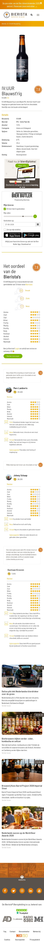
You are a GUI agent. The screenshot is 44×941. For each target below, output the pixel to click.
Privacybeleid (35, 939)
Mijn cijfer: (7, 213)
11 (7, 98)
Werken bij (36, 931)
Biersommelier (24, 931)
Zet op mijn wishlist (13, 229)
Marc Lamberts (20, 388)
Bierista (4, 24)
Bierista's (29, 284)
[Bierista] (13, 15)
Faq (5, 931)
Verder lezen (6, 706)
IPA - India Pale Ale (23, 122)
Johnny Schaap (20, 475)
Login (17, 348)
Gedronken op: (9, 221)
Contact (12, 931)
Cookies (7, 939)
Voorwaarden (20, 939)
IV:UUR (18, 118)
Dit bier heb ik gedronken (16, 209)
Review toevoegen (13, 356)
